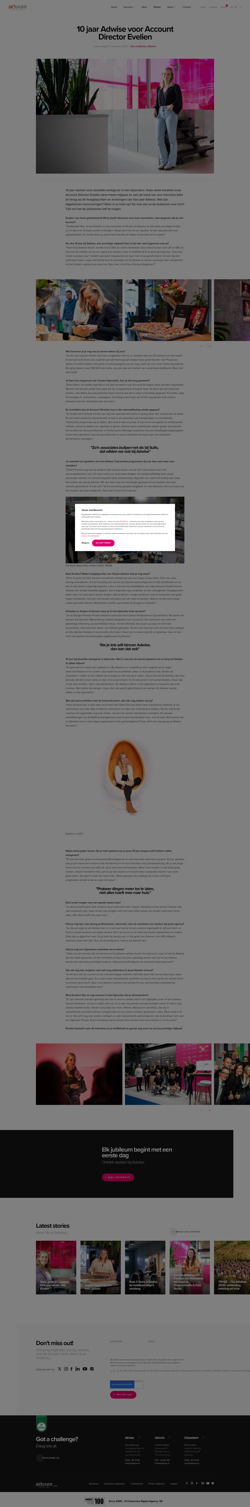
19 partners (124, 521)
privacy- (84, 536)
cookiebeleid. (94, 536)
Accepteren (103, 542)
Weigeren (85, 542)
